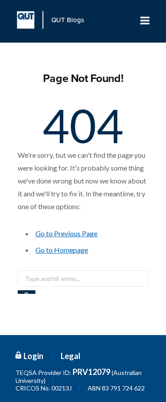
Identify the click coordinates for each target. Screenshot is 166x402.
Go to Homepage (61, 250)
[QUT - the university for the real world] (30, 20)
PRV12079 (91, 372)
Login (33, 356)
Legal (71, 356)
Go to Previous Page (66, 233)
